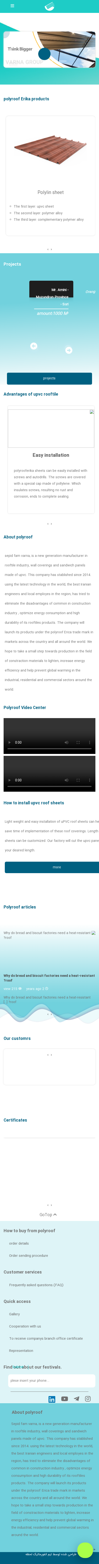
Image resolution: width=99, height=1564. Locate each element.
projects (49, 378)
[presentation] (51, 249)
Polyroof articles (20, 907)
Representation (21, 1351)
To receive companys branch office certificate (46, 1339)
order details (19, 1244)
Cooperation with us (25, 1326)
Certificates (15, 1120)
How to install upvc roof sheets (34, 803)
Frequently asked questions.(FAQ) (36, 1285)
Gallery (14, 1314)
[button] (88, 50)
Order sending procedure (28, 1256)
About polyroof (18, 537)
